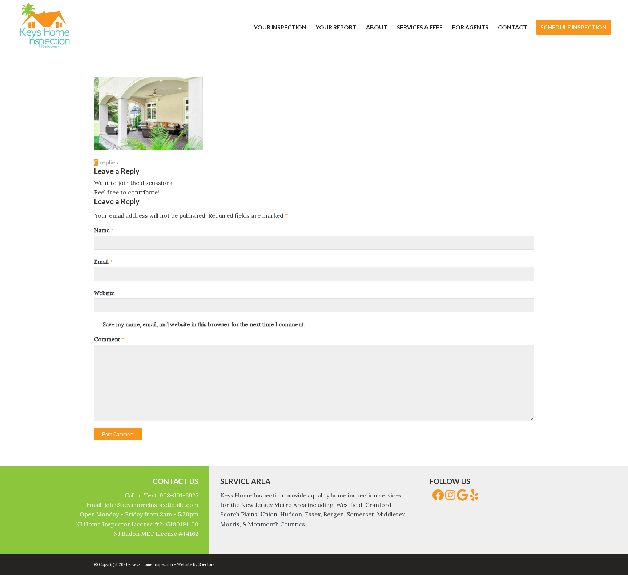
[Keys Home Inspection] (44, 27)
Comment (109, 339)
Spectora (206, 564)
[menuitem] (280, 27)
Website (104, 293)
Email (103, 261)
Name (104, 230)
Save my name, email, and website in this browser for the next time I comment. (204, 324)
